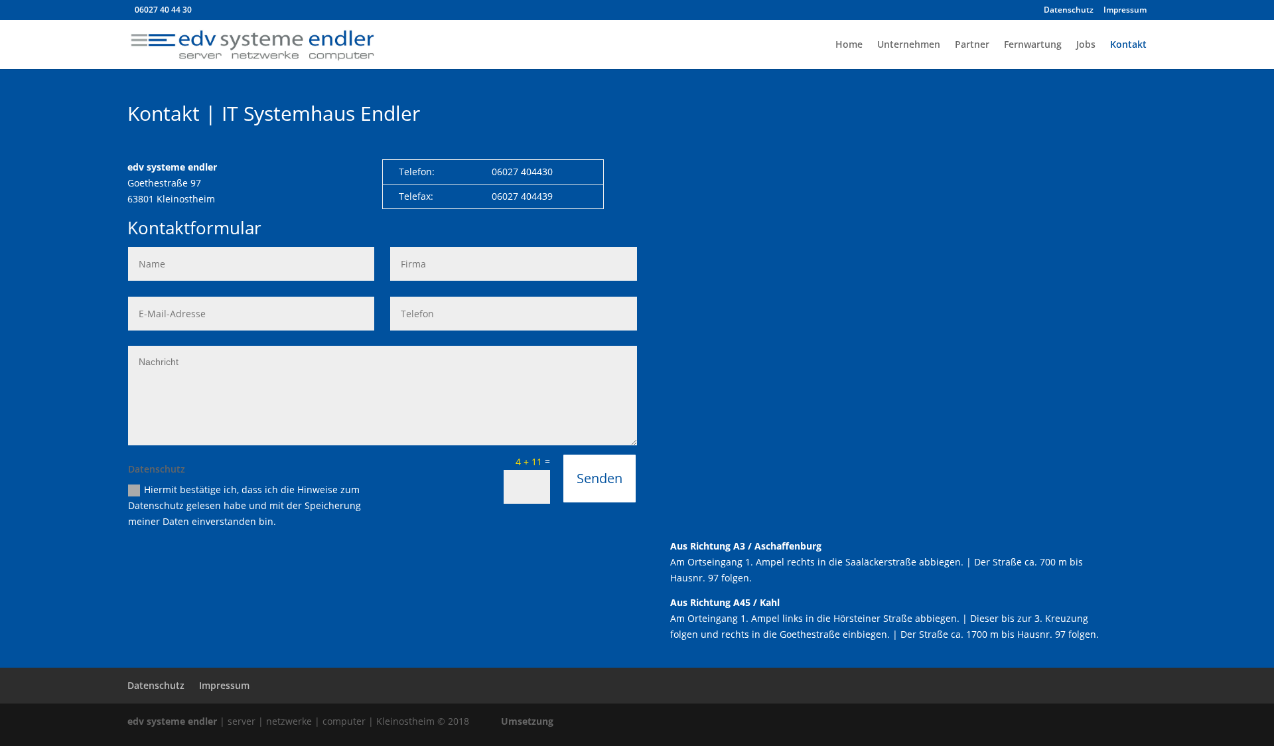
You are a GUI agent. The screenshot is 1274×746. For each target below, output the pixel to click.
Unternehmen (908, 45)
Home (849, 45)
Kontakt (1128, 45)
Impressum (1125, 10)
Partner (972, 45)
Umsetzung (527, 721)
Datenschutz (1069, 10)
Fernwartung (1033, 45)
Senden (599, 478)
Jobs (1086, 45)
